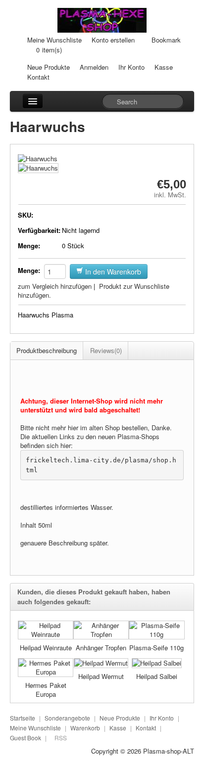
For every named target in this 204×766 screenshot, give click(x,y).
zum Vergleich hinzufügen (55, 286)
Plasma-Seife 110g (156, 647)
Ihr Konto (131, 67)
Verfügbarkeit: (39, 230)
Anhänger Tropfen (101, 647)
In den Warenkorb (112, 271)
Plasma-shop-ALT (168, 751)
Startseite (22, 718)
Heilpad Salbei (156, 676)
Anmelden (94, 67)
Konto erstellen (113, 40)
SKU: (25, 215)
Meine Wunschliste (54, 40)
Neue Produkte (48, 67)
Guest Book (25, 737)
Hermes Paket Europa (45, 689)
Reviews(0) (106, 350)
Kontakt (38, 77)
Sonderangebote (67, 718)
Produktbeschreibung (46, 350)
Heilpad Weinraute (46, 647)
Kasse (163, 67)
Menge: (29, 245)
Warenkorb (85, 727)
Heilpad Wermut (101, 676)
